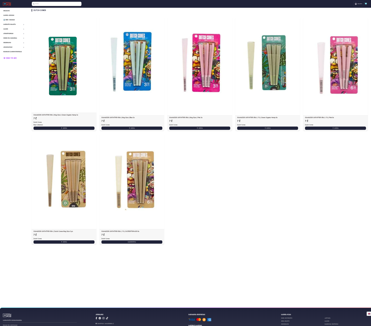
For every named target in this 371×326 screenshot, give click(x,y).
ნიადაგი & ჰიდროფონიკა (12, 51)
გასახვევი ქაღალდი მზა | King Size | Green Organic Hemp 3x (56, 115)
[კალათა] (366, 4)
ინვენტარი (7, 42)
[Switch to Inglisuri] (369, 313)
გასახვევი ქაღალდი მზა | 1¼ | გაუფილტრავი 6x (120, 231)
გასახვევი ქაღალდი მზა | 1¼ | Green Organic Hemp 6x (257, 117)
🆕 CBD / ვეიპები (9, 20)
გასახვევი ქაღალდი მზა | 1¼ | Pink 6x (319, 117)
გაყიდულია (132, 242)
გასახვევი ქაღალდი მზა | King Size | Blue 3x (118, 117)
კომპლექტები (8, 33)
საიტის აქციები (8, 15)
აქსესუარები (7, 47)
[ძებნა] (33, 4)
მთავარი (6, 10)
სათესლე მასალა (9, 24)
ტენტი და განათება (10, 38)
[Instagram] (103, 318)
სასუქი (5, 29)
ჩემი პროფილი (286, 318)
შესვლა (360, 3)
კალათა (327, 318)
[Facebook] (96, 318)
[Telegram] (100, 318)
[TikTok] (107, 318)
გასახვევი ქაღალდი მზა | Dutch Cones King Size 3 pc (53, 231)
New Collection (38, 125)
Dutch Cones (38, 122)
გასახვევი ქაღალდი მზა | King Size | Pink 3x (185, 117)
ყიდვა (65, 128)
